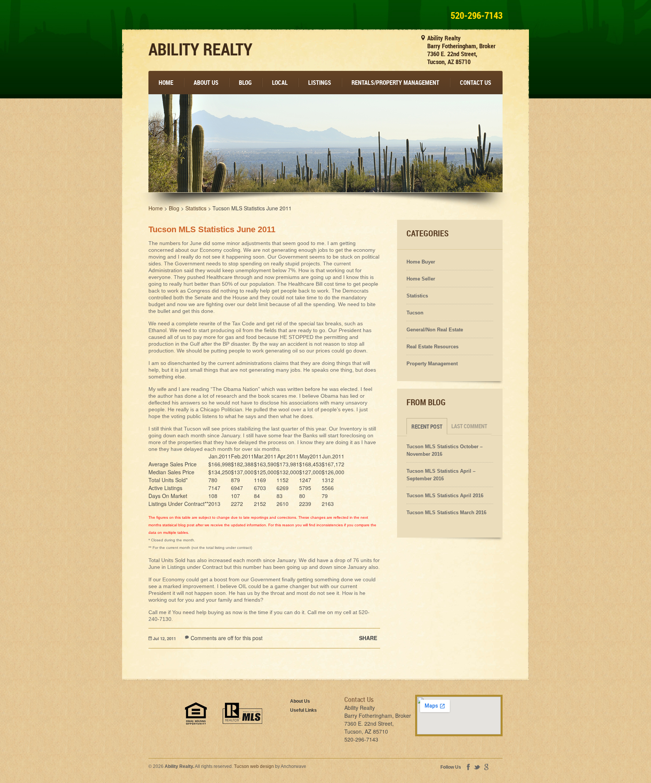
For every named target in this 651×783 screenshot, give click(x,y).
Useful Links (303, 710)
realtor (242, 713)
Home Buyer (420, 262)
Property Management (432, 363)
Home (166, 82)
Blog (245, 82)
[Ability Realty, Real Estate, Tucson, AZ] (159, 721)
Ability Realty (200, 49)
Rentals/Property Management (395, 82)
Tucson (414, 313)
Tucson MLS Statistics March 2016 (446, 512)
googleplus (486, 767)
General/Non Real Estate (434, 330)
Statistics (417, 296)
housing (196, 713)
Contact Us (475, 82)
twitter (477, 767)
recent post (426, 426)
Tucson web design (254, 766)
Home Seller (420, 279)
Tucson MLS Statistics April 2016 (444, 495)
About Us (206, 82)
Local (280, 82)
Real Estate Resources (432, 346)
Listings (319, 82)
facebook (468, 767)
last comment (469, 426)
